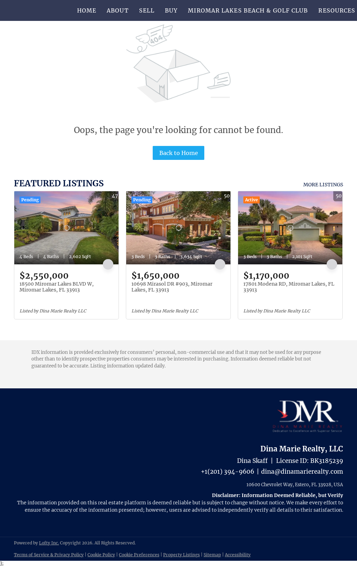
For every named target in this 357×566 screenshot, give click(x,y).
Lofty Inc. (49, 542)
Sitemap (212, 554)
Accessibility (238, 554)
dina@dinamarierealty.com (302, 471)
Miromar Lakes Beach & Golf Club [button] (248, 10)
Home (86, 10)
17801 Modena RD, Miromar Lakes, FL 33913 (288, 287)
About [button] (118, 10)
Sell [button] (146, 10)
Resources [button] (336, 10)
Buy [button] (171, 10)
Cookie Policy (101, 554)
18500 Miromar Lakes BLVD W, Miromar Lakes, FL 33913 (57, 287)
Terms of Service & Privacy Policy (49, 554)
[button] (36, 10)
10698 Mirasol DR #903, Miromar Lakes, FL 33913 (171, 287)
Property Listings (181, 554)
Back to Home (178, 152)
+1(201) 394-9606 (227, 471)
